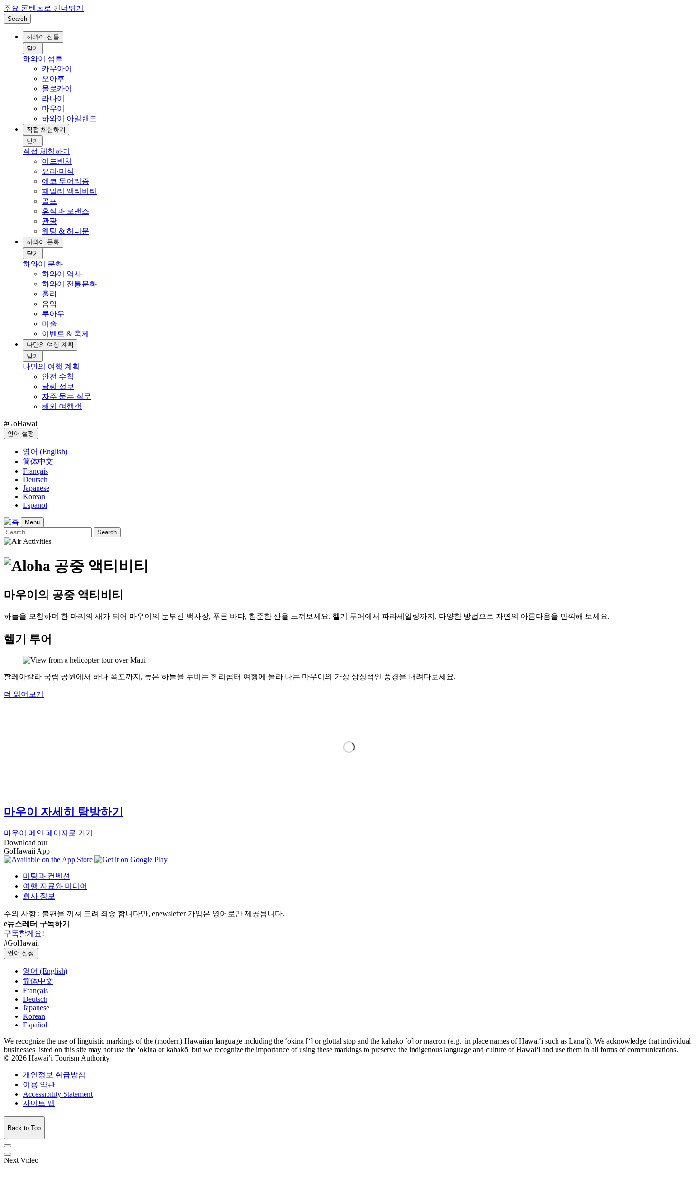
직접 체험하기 (46, 129)
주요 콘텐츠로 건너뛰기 (44, 8)
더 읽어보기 (24, 694)
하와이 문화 (43, 242)
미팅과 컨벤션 (46, 876)
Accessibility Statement (58, 1094)
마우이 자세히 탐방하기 (63, 812)
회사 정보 (39, 896)
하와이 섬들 (43, 36)
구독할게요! (24, 934)
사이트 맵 (39, 1103)
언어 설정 (21, 433)
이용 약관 (39, 1085)
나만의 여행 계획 (50, 344)
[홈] (12, 522)
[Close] (7, 1145)
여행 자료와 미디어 (55, 886)
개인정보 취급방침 (54, 1075)
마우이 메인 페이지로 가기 (48, 833)
